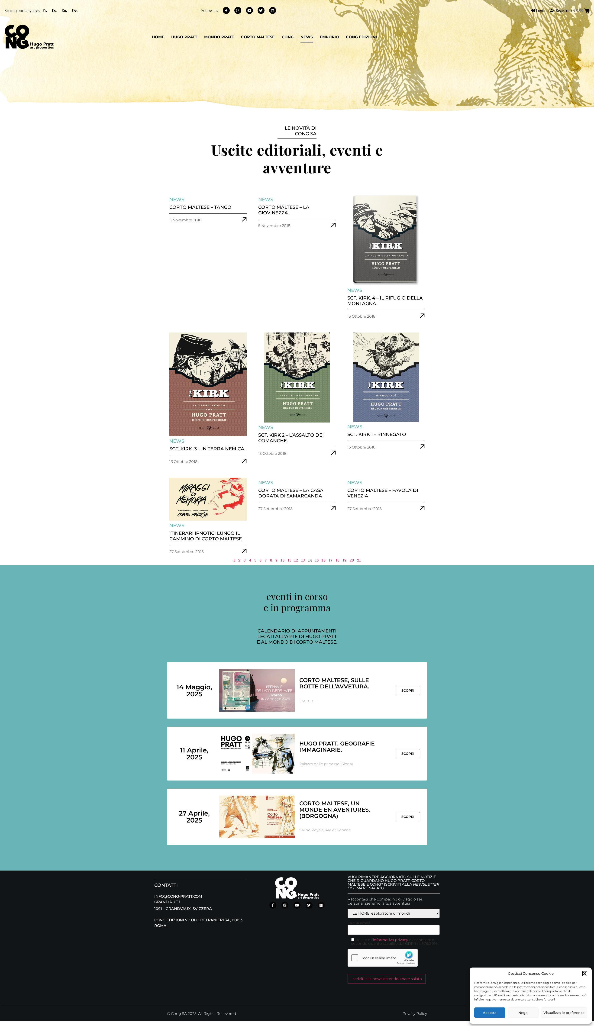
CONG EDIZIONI (361, 37)
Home (158, 37)
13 (303, 560)
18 (337, 560)
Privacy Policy (415, 1013)
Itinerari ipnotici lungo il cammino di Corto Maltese (205, 536)
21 (359, 560)
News (306, 37)
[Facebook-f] (226, 10)
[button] (584, 973)
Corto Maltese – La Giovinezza (283, 210)
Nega (523, 1012)
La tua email (359, 923)
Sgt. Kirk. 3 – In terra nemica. (207, 449)
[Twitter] (261, 10)
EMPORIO (329, 37)
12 (296, 560)
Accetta (490, 1012)
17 (331, 560)
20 (352, 560)
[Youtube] (249, 10)
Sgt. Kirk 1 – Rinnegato (376, 434)
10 (282, 560)
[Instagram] (237, 10)
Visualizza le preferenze (563, 1012)
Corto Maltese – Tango (200, 207)
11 (289, 560)
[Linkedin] (272, 10)
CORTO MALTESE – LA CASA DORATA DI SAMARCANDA (290, 493)
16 (324, 560)
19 (344, 560)
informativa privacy (390, 940)
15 (317, 560)
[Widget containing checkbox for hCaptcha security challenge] (383, 958)
